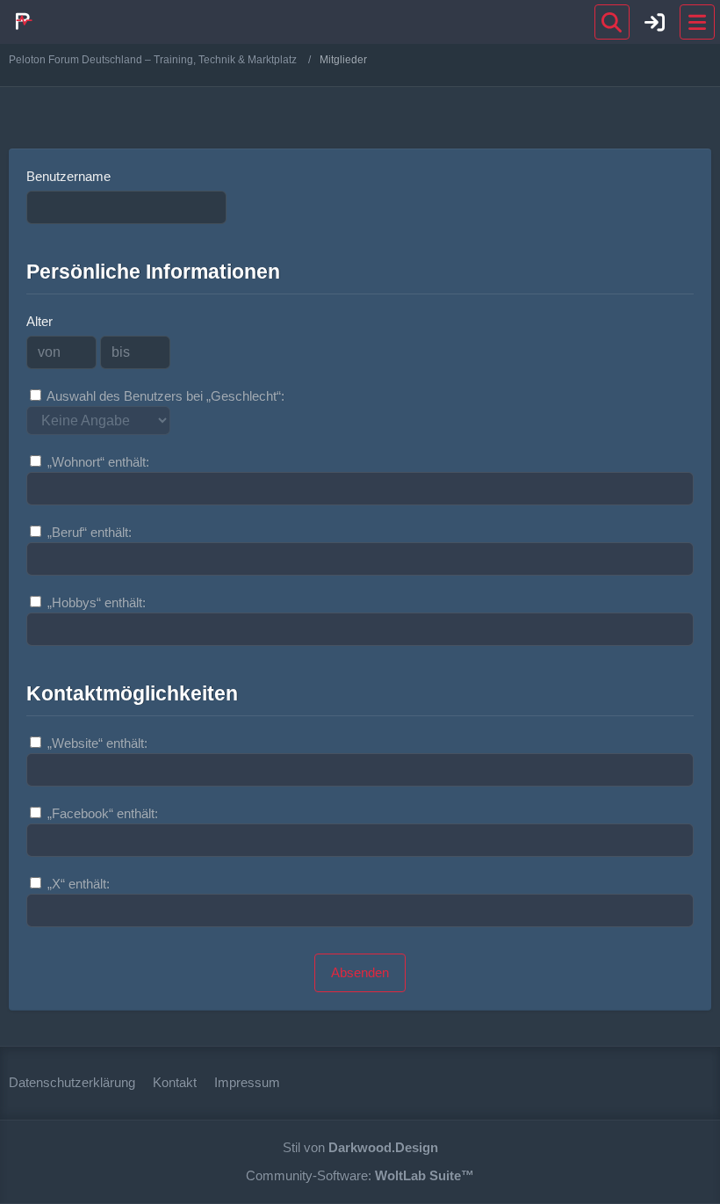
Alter (39, 321)
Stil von (360, 1147)
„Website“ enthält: (96, 743)
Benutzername (68, 176)
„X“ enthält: (77, 883)
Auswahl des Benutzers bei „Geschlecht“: (164, 395)
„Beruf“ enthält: (88, 532)
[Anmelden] (655, 22)
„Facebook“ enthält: (101, 813)
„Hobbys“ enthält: (95, 602)
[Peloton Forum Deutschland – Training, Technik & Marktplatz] (22, 21)
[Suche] (612, 22)
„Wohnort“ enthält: (96, 461)
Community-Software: (360, 1175)
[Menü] (697, 22)
